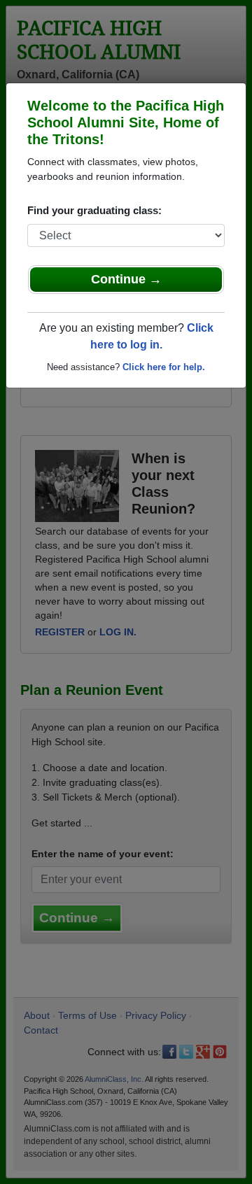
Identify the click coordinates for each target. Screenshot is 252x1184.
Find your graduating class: (94, 210)
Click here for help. (163, 367)
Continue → (126, 279)
